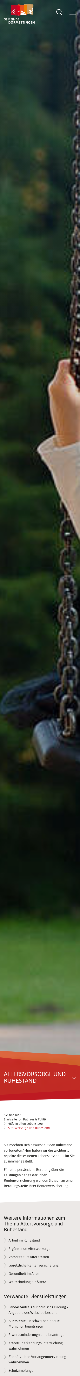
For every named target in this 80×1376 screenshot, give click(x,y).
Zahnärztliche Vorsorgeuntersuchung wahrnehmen (37, 1359)
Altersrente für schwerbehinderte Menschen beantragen (34, 1324)
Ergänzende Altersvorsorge (29, 1248)
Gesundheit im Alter (24, 1273)
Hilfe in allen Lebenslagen (26, 1123)
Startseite (10, 1119)
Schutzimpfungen (22, 1370)
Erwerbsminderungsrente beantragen (37, 1334)
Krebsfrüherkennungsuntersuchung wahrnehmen (36, 1346)
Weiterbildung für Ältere (27, 1282)
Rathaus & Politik (34, 1119)
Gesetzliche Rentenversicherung (34, 1265)
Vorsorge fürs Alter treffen (29, 1257)
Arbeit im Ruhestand (24, 1240)
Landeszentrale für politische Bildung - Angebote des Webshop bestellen (38, 1310)
